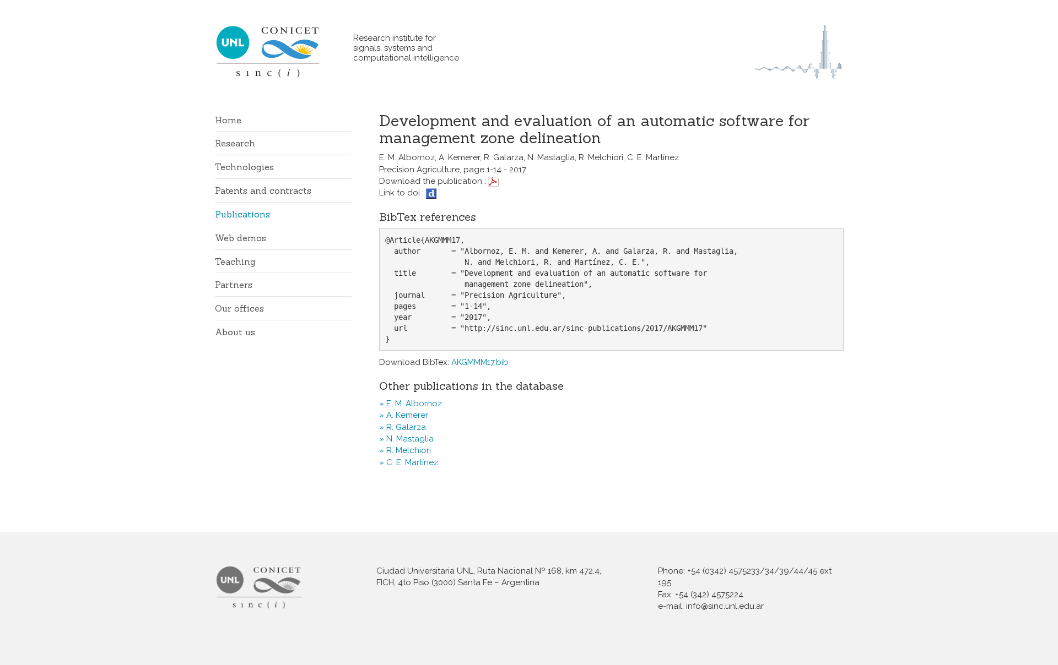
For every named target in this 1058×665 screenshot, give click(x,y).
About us (235, 331)
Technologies (244, 166)
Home (228, 120)
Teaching (235, 261)
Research (235, 143)
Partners (233, 284)
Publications (242, 214)
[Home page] (284, 51)
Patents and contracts (263, 190)
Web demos (240, 237)
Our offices (239, 308)
